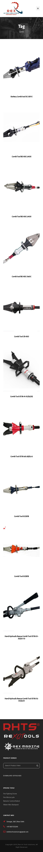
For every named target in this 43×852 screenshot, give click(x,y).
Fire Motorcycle (9, 797)
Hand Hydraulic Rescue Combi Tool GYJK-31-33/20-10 (21, 637)
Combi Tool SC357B (21, 516)
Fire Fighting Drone (10, 793)
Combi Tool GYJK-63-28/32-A (21, 456)
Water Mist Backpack (11, 804)
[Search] (37, 765)
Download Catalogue (12, 776)
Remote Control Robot (11, 801)
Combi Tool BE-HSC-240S (21, 156)
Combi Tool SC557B (21, 576)
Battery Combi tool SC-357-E (21, 96)
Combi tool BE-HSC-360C (21, 276)
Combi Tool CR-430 (21, 336)
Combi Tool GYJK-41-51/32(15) (21, 396)
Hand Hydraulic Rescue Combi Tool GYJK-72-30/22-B (21, 699)
